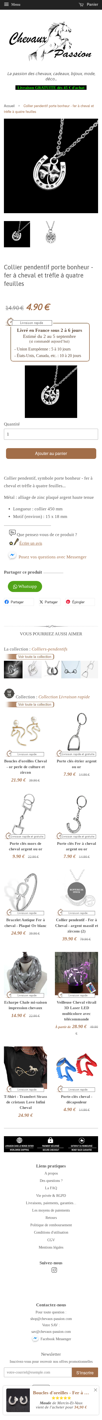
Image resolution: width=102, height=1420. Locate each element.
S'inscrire (85, 1373)
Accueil (9, 105)
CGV (51, 1240)
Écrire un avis (30, 543)
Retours (51, 1217)
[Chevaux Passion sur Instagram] (54, 1271)
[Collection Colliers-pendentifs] (51, 676)
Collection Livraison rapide (64, 696)
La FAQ (51, 1188)
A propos (51, 1173)
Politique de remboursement (51, 1225)
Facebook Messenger (55, 1339)
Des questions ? (51, 1180)
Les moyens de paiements (51, 1210)
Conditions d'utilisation (51, 1232)
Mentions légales (51, 1247)
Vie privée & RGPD (51, 1195)
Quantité (12, 424)
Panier (92, 4)
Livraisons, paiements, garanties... (51, 1203)
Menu (15, 5)
